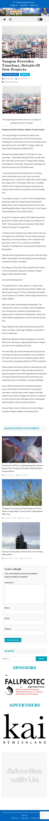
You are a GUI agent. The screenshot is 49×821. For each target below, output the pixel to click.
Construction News (10, 74)
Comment (9, 583)
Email (7, 618)
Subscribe (23, 5)
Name (7, 608)
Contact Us (34, 5)
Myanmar (25, 74)
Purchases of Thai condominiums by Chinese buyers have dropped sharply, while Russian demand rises (22, 468)
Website (8, 629)
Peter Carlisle (23, 79)
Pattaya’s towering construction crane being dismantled (22, 553)
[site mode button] (40, 19)
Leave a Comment (11, 82)
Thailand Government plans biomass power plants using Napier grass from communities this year (22, 511)
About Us (14, 5)
